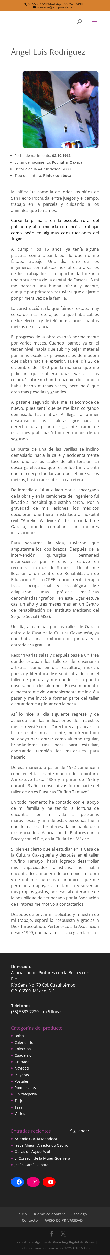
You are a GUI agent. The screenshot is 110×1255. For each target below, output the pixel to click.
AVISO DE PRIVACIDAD (64, 1220)
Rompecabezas (27, 1087)
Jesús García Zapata (31, 1164)
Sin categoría (26, 1094)
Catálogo (79, 1214)
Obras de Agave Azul (32, 1151)
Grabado (22, 1061)
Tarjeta (21, 1100)
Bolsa (19, 1035)
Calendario (24, 1042)
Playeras (22, 1074)
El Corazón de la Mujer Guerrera (42, 1158)
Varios (20, 1113)
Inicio (22, 1214)
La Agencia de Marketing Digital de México (63, 1242)
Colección (23, 1048)
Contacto (30, 1220)
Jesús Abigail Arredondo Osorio (41, 1145)
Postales (22, 1081)
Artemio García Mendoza (36, 1138)
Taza (19, 1107)
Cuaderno (23, 1055)
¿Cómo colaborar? (49, 1214)
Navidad (22, 1068)
